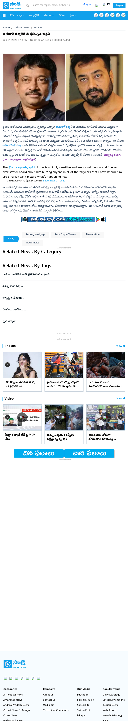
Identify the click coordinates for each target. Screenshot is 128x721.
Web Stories (109, 710)
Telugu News (110, 705)
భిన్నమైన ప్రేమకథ (62, 298)
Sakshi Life (83, 705)
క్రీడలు (73, 15)
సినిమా (62, 15)
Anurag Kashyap (35, 234)
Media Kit (48, 705)
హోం (12, 15)
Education (82, 695)
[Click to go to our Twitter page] (107, 15)
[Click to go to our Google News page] (123, 15)
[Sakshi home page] (14, 664)
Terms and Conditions (55, 710)
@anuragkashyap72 (21, 168)
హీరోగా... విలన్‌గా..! (63, 310)
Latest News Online (114, 700)
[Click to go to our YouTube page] (118, 15)
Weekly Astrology (112, 715)
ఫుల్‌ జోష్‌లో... (61, 321)
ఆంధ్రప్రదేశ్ (34, 15)
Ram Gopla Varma (65, 234)
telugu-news (22, 27)
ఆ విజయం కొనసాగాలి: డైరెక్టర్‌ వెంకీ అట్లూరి (62, 274)
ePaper (86, 4)
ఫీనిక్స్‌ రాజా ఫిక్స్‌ (63, 286)
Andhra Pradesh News (16, 705)
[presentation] (7, 364)
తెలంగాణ (49, 15)
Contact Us (49, 700)
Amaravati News (12, 700)
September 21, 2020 (54, 181)
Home (6, 27)
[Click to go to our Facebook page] (96, 15)
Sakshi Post (83, 710)
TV (108, 4)
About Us (48, 695)
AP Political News (13, 695)
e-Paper (81, 715)
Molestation (93, 234)
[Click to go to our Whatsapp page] (101, 15)
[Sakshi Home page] (11, 5)
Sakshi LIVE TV (85, 700)
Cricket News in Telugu (16, 710)
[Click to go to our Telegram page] (33, 678)
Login (119, 5)
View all (121, 346)
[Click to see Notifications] (96, 5)
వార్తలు (20, 15)
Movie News (32, 243)
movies (38, 27)
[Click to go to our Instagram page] (112, 15)
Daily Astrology (111, 695)
